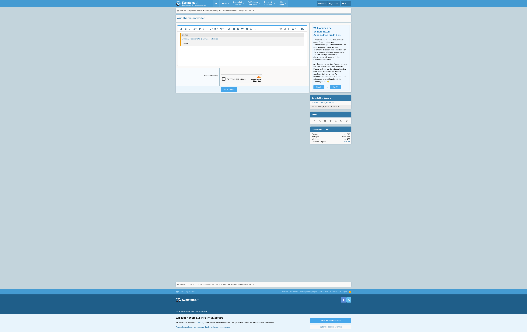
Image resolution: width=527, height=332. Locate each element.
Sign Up (336, 87)
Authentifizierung (211, 76)
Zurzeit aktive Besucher (322, 98)
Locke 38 (322, 103)
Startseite (216, 3)
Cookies (181, 292)
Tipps (345, 292)
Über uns (284, 292)
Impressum (294, 292)
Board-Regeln (335, 292)
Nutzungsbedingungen (308, 292)
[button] (225, 3)
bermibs (315, 103)
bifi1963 (347, 142)
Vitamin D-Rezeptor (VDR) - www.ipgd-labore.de (200, 39)
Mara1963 (330, 103)
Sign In (319, 87)
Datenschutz (323, 292)
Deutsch (191, 292)
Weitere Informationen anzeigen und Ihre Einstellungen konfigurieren (203, 327)
